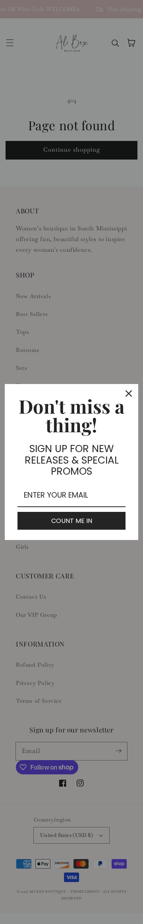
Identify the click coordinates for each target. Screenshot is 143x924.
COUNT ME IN (71, 520)
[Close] (128, 393)
